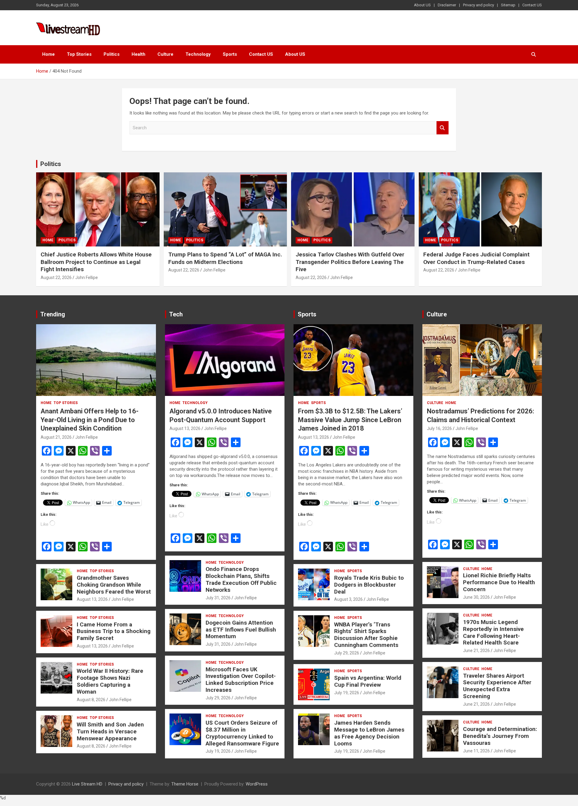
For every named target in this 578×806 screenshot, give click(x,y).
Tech (176, 314)
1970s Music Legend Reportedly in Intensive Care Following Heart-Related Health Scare (493, 632)
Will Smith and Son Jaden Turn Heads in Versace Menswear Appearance (110, 731)
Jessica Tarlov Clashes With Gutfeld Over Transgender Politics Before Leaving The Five (350, 262)
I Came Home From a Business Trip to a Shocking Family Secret (114, 631)
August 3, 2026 (348, 599)
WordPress (257, 784)
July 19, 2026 (218, 751)
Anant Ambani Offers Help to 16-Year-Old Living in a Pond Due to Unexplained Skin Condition (89, 419)
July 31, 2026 (218, 597)
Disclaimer (447, 5)
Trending (52, 314)
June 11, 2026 (476, 750)
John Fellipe (86, 277)
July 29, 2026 (218, 697)
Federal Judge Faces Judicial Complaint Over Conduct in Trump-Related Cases (476, 258)
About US (422, 5)
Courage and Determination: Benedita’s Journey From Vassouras (500, 736)
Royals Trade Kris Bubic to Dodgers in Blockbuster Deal (369, 584)
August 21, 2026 (56, 437)
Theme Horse (184, 784)
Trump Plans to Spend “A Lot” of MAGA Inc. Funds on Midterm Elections (225, 258)
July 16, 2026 (439, 428)
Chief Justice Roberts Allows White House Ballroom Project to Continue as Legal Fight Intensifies (96, 262)
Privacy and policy (478, 5)
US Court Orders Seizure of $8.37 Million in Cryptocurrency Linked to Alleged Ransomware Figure (242, 733)
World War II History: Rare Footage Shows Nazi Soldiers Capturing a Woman (110, 681)
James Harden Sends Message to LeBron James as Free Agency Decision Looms (369, 733)
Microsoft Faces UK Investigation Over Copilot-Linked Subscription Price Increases (241, 679)
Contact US (532, 5)
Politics (112, 54)
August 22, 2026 (56, 277)
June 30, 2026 (476, 597)
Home (48, 54)
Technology (198, 54)
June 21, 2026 (476, 650)
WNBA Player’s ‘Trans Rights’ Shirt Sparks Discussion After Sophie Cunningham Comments (366, 634)
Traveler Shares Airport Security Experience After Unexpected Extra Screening (497, 686)
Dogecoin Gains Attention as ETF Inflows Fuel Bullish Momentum (241, 629)
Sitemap (508, 5)
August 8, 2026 (91, 699)
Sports (230, 54)
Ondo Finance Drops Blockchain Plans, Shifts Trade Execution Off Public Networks (241, 579)
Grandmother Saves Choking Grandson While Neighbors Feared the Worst (114, 584)
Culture (165, 54)
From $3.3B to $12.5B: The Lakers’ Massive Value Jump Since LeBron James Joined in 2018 (350, 419)
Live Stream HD (87, 784)
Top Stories (79, 54)
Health (138, 54)
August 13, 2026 (92, 599)
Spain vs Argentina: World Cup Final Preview (367, 681)
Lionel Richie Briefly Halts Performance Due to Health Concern (499, 582)
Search (443, 128)
